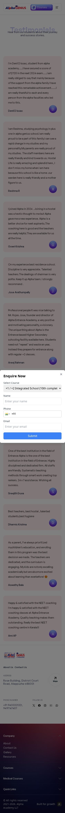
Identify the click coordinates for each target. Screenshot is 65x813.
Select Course (11, 382)
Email (6, 421)
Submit (32, 436)
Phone (7, 408)
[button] (7, 414)
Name (6, 395)
